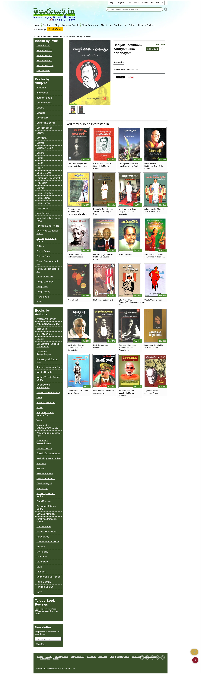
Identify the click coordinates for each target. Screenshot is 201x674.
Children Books (44, 103)
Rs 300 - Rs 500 (44, 60)
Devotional (42, 138)
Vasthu (40, 302)
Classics (41, 113)
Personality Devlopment (48, 178)
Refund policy (45, 659)
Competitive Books (46, 123)
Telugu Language (45, 282)
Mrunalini (41, 572)
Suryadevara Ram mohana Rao (45, 413)
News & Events (70, 25)
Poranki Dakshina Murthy (49, 453)
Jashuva (41, 547)
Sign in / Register (117, 2)
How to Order (145, 25)
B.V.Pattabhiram (44, 334)
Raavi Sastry (43, 537)
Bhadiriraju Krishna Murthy (46, 494)
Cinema (40, 108)
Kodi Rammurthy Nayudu (100, 346)
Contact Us (120, 25)
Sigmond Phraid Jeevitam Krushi (151, 391)
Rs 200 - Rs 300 (44, 55)
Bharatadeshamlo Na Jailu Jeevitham (153, 346)
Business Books (44, 98)
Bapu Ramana (44, 501)
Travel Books (43, 297)
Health (40, 163)
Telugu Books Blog (78, 657)
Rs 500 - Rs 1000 (45, 65)
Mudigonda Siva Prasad (48, 577)
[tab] (118, 63)
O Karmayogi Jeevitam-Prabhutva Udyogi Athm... (103, 256)
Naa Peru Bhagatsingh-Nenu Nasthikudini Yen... (78, 165)
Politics (40, 246)
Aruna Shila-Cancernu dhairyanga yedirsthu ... (154, 255)
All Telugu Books (61, 657)
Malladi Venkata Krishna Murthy (48, 378)
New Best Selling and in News (48, 219)
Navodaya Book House (48, 226)
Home (37, 25)
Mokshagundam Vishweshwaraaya (75, 255)
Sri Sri (40, 407)
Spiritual (41, 188)
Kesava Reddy (44, 526)
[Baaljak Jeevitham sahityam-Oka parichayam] (72, 110)
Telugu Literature (45, 193)
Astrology (41, 88)
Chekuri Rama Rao (46, 478)
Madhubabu (42, 557)
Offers (132, 25)
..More (40, 592)
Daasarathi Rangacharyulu (44, 353)
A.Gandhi (41, 463)
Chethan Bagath (44, 483)
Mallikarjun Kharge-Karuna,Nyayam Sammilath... (76, 347)
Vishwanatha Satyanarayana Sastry (47, 426)
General (40, 153)
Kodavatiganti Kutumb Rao (47, 360)
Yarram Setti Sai (44, 448)
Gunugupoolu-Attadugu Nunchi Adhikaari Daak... (129, 165)
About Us (106, 25)
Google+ (157, 657)
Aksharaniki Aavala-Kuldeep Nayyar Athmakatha (127, 347)
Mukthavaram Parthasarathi (43, 386)
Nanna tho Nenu (126, 254)
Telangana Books (45, 277)
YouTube (152, 657)
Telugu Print (42, 286)
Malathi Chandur (45, 372)
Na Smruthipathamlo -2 (103, 300)
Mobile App (40, 29)
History (40, 168)
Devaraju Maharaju (46, 514)
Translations (42, 208)
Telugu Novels (43, 203)
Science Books (44, 256)
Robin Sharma (44, 582)
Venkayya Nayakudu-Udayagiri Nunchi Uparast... (128, 211)
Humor (40, 158)
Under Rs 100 (43, 45)
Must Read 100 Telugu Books (47, 232)
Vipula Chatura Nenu (153, 300)
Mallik (39, 567)
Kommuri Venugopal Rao (49, 367)
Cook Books (42, 118)
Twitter (142, 657)
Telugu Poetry (43, 292)
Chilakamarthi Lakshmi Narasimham (48, 345)
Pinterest (162, 657)
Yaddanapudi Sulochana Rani (49, 434)
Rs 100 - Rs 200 (44, 50)
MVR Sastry (42, 552)
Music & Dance (44, 173)
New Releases (90, 25)
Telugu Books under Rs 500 (48, 270)
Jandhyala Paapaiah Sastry (47, 520)
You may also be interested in (87, 124)
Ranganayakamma (46, 402)
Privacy (56, 659)
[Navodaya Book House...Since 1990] (54, 18)
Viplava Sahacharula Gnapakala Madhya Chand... (102, 166)
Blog (57, 25)
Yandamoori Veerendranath (44, 442)
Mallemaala (42, 562)
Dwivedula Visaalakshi (48, 541)
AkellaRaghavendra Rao (49, 458)
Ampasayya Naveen (46, 319)
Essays (40, 133)
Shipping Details (123, 657)
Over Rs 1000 (43, 70)
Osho (39, 397)
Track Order (55, 29)
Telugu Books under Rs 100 (48, 262)
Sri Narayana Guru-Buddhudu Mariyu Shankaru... (127, 392)
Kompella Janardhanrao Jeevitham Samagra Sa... (103, 211)
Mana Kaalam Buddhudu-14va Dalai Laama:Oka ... (153, 166)
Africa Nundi (73, 300)
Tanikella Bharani (45, 587)
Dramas (40, 143)
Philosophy (42, 183)
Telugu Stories (43, 198)
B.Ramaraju (42, 488)
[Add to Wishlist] (162, 48)
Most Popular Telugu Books (46, 239)
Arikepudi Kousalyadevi (48, 324)
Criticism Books (44, 128)
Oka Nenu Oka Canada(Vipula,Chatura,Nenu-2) (129, 302)
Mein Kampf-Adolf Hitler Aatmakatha (103, 391)
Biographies (45, 36)
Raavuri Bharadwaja (46, 532)
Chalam (40, 339)
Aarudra (40, 468)
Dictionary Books (45, 148)
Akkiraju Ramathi (45, 473)
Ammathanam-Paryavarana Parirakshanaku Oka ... (78, 211)
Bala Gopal (42, 329)
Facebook (147, 657)
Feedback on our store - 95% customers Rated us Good (46, 611)
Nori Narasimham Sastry (48, 392)
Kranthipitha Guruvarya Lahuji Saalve (78, 391)
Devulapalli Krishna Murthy (46, 507)
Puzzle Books (43, 251)
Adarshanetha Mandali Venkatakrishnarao (154, 210)
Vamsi (40, 420)
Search (40, 657)
